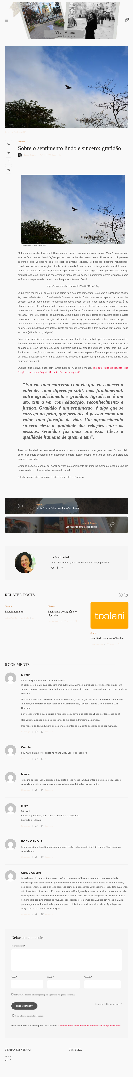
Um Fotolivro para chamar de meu (81, 527)
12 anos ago (25, 732)
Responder (49, 732)
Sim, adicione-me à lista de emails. (29, 1016)
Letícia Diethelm (30, 155)
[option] (23, 610)
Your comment (18, 946)
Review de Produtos (89, 523)
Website (88, 977)
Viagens (39, 504)
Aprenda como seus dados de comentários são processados (89, 1025)
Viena (8, 1056)
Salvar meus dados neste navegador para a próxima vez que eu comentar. (44, 995)
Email (50, 977)
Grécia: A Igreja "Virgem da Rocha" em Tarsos (57, 508)
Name (14, 977)
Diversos (21, 142)
